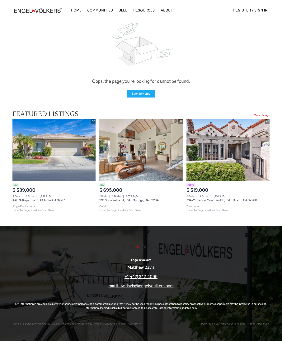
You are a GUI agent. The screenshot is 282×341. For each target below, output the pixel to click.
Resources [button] (144, 10)
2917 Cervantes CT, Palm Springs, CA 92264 (129, 200)
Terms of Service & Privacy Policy (31, 323)
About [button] (167, 10)
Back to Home (141, 94)
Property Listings (104, 323)
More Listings (262, 115)
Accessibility (134, 323)
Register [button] (242, 10)
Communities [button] (100, 10)
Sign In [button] (261, 10)
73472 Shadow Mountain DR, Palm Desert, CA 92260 (221, 200)
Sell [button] (123, 10)
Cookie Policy (60, 323)
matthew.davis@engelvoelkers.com (141, 286)
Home (76, 10)
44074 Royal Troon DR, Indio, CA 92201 (38, 200)
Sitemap (120, 323)
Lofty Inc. (221, 323)
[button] (38, 10)
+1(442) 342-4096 (141, 276)
